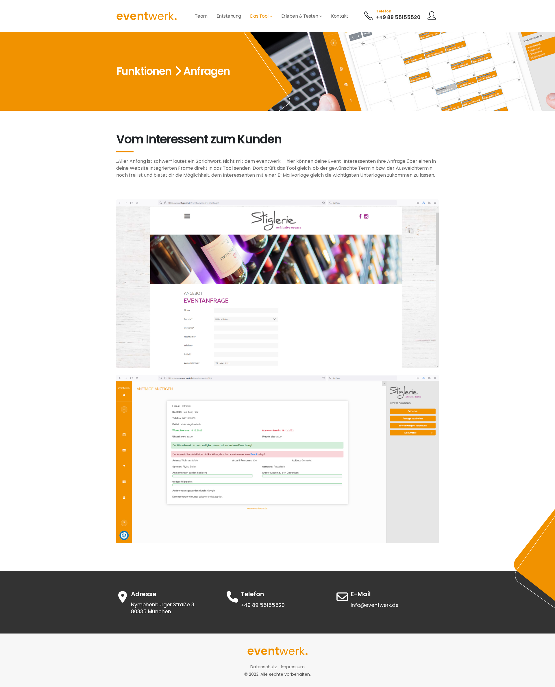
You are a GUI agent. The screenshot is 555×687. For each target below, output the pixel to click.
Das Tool (259, 16)
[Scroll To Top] (545, 680)
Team (201, 16)
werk (146, 16)
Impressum (293, 667)
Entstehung (229, 16)
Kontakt (339, 16)
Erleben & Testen (299, 16)
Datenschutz (263, 667)
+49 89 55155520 (398, 17)
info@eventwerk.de (375, 605)
